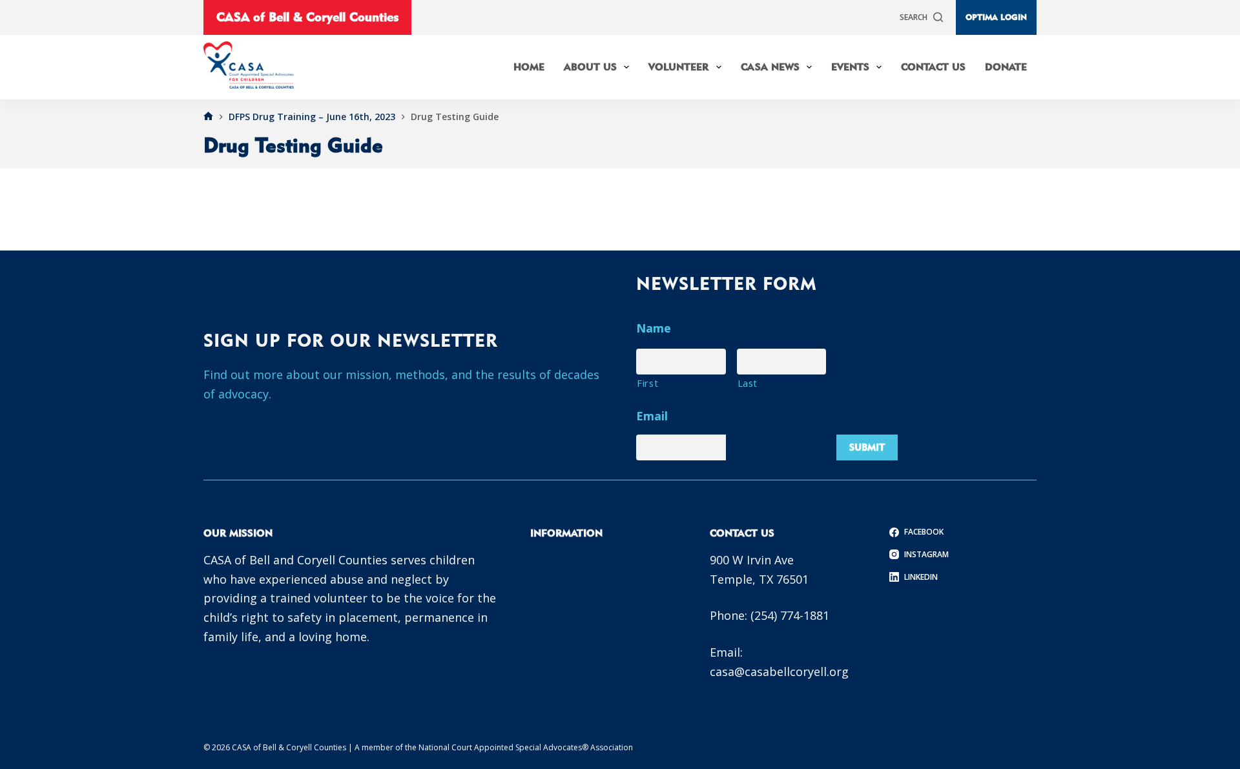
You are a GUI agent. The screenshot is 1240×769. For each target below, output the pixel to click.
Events (850, 67)
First (647, 382)
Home (528, 67)
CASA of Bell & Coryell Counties (307, 17)
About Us (590, 67)
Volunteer (678, 67)
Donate (1006, 67)
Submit (867, 447)
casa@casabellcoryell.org (779, 671)
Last (748, 382)
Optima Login (996, 17)
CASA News (770, 67)
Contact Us (933, 67)
